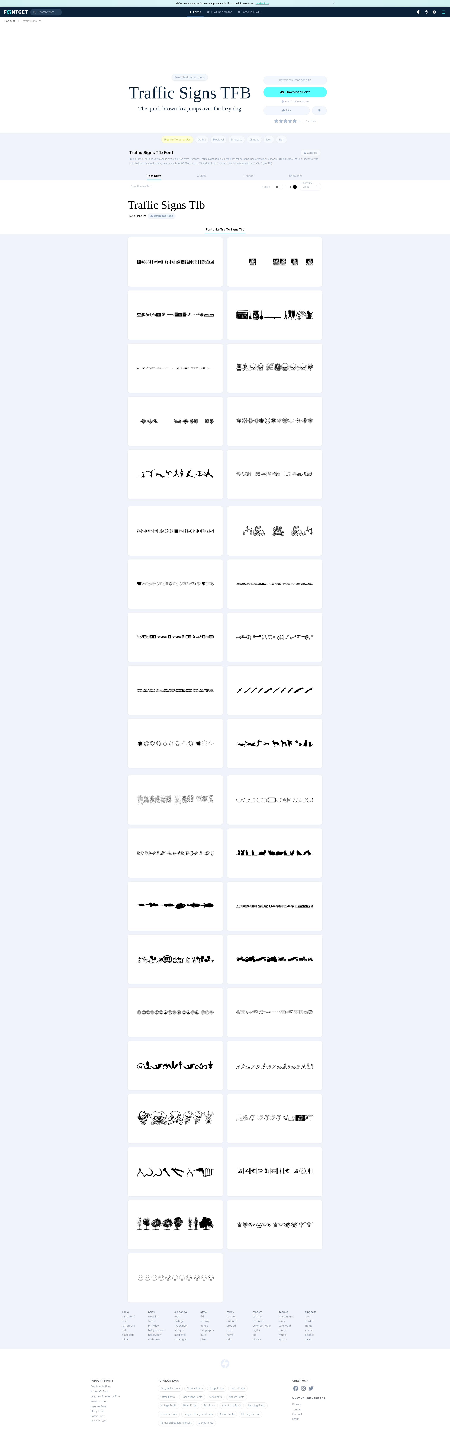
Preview (307, 183)
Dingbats (236, 139)
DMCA (296, 1419)
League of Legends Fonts (198, 1414)
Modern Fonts (236, 1396)
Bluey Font (97, 1411)
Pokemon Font (99, 1401)
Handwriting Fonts (192, 1396)
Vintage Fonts (168, 1405)
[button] (419, 12)
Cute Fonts (215, 1396)
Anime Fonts (227, 1414)
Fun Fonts (209, 1405)
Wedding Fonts (256, 1405)
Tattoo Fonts (167, 1396)
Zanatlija (312, 152)
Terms (296, 1409)
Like (288, 110)
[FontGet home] (15, 12)
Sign (281, 139)
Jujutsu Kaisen (99, 1406)
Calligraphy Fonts (170, 1388)
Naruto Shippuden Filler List (175, 1422)
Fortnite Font (99, 1421)
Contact (297, 1414)
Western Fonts (168, 1414)
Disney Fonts (205, 1422)
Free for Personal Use (177, 139)
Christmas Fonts (231, 1405)
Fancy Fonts (238, 1388)
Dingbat (254, 139)
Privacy (296, 1404)
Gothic (202, 139)
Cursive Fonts (195, 1388)
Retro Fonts (190, 1405)
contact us (262, 3)
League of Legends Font (106, 1396)
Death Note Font (101, 1386)
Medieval (218, 139)
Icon (268, 139)
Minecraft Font (99, 1391)
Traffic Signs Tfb (209, 159)
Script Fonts (217, 1388)
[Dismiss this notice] (334, 3)
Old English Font (250, 1414)
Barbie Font (98, 1416)
